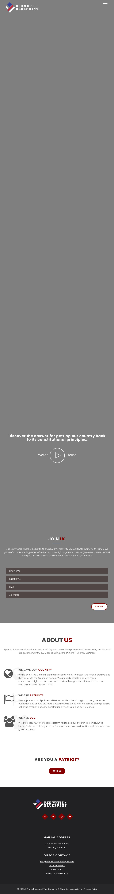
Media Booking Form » (57, 873)
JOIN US (57, 771)
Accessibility (76, 889)
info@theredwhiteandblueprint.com (57, 861)
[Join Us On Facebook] (45, 816)
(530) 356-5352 (57, 865)
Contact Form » (57, 869)
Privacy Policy (90, 889)
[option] (57, 447)
